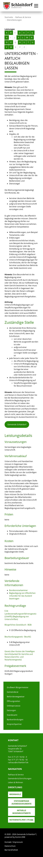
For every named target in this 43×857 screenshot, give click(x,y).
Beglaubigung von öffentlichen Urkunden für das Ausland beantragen (22, 596)
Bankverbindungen (15, 719)
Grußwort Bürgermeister (17, 687)
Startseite (9, 17)
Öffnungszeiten (13, 701)
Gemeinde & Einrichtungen (19, 778)
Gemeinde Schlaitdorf (16, 424)
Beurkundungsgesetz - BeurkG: (18, 636)
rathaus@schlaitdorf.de (18, 762)
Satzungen (11, 710)
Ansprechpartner (14, 724)
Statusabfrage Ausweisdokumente (21, 802)
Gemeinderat (12, 692)
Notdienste (21, 820)
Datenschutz (10, 846)
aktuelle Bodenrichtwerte (21, 811)
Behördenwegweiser (16, 696)
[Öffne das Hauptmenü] (36, 5)
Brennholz (15, 794)
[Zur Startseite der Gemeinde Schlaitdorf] (18, 5)
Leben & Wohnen (15, 782)
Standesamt (12, 715)
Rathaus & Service (23, 17)
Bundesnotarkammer (18, 590)
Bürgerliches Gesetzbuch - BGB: (18, 624)
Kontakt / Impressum (14, 842)
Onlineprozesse (13, 705)
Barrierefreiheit (11, 850)
